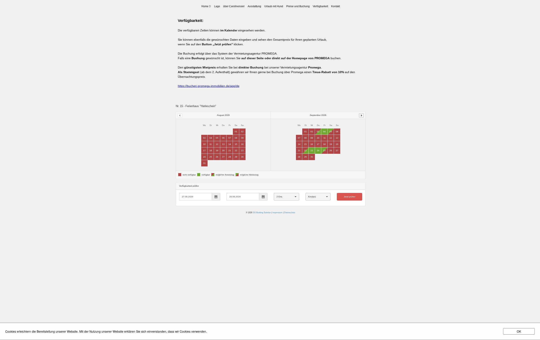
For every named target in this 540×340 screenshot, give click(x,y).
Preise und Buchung (298, 6)
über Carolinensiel (233, 6)
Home (204, 6)
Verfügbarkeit (320, 6)
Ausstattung (254, 6)
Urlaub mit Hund (273, 6)
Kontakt (335, 6)
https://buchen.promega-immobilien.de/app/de (208, 86)
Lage (217, 6)
